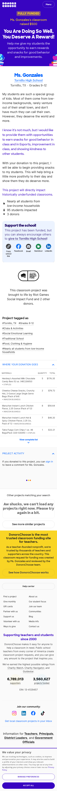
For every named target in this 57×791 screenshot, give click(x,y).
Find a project (10, 596)
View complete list (28, 439)
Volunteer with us (11, 621)
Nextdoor (38, 251)
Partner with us (10, 611)
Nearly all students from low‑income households (23, 350)
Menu (48, 4)
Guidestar (28, 671)
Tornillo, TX (10, 323)
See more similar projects (28, 524)
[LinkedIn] (24, 713)
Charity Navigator (34, 667)
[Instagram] (14, 713)
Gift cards (8, 606)
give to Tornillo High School (27, 238)
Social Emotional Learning (18, 333)
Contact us (34, 626)
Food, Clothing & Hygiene (18, 343)
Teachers (30, 733)
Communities (35, 611)
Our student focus (37, 601)
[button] (8, 250)
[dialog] (28, 769)
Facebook (18, 251)
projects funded (41, 680)
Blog (31, 616)
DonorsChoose (9, 4)
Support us (8, 616)
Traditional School (14, 338)
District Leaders (15, 738)
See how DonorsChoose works (28, 572)
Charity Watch (15, 667)
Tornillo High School (28, 80)
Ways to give (9, 626)
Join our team (35, 606)
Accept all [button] (28, 785)
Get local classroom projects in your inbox (28, 721)
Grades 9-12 (27, 323)
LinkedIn (48, 251)
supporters (15, 680)
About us (33, 596)
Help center (28, 586)
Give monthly (9, 601)
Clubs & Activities (13, 328)
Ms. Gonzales (28, 75)
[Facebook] (33, 713)
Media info (34, 621)
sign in (49, 461)
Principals (46, 733)
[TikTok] (43, 713)
